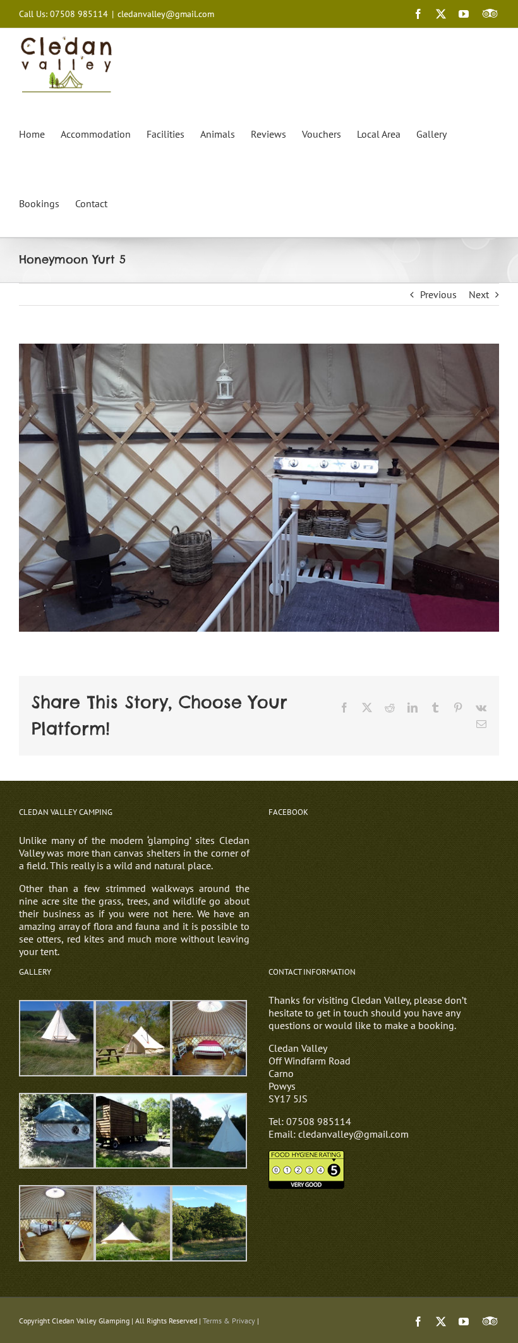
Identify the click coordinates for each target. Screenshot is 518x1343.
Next (479, 294)
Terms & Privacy (229, 1320)
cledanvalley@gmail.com (165, 14)
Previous (438, 294)
